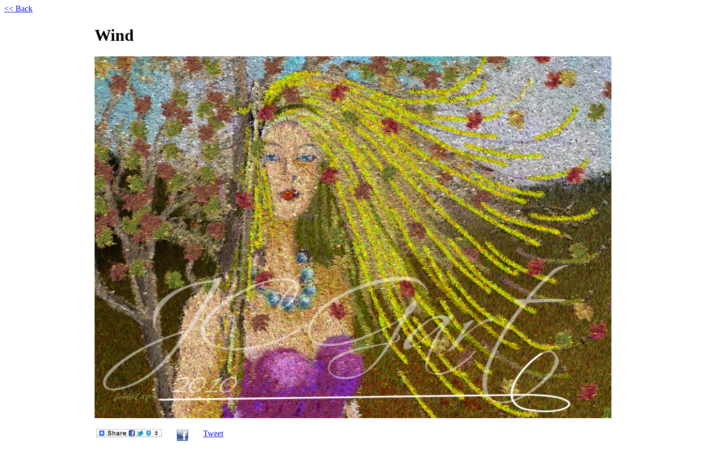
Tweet (213, 433)
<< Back (18, 8)
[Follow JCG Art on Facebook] (182, 438)
